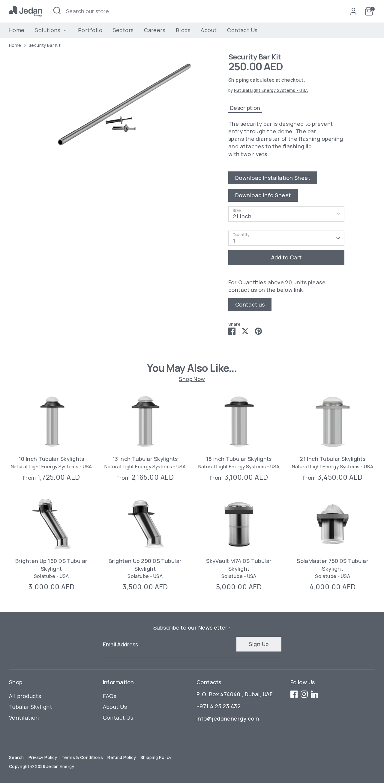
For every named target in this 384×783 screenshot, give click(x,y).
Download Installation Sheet (272, 177)
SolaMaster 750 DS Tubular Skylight (332, 565)
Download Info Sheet (263, 195)
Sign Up (258, 644)
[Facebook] (294, 694)
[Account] (353, 11)
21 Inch (242, 216)
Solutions (48, 30)
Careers (154, 30)
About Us (115, 706)
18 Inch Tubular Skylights (239, 459)
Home (17, 30)
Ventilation (24, 717)
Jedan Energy (60, 766)
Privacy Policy (42, 757)
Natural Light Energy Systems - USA (271, 90)
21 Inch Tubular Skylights (332, 459)
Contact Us (242, 30)
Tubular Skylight (30, 706)
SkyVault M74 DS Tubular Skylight (239, 565)
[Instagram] (304, 694)
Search (16, 757)
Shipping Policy (156, 757)
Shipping (238, 80)
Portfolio (90, 30)
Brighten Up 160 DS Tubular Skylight (51, 565)
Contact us (250, 304)
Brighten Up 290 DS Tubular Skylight (145, 565)
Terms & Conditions (82, 757)
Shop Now (192, 378)
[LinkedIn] (314, 694)
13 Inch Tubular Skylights (145, 459)
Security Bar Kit (44, 45)
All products (25, 696)
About (209, 30)
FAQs (110, 696)
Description (245, 107)
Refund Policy (121, 757)
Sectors (123, 30)
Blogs (183, 30)
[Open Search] (57, 11)
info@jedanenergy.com (227, 718)
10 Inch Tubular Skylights (51, 459)
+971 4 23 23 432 (218, 706)
